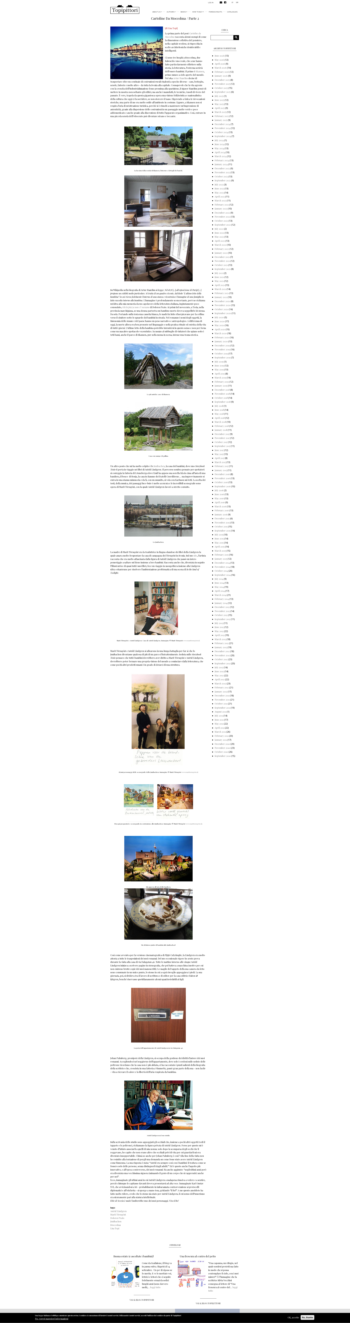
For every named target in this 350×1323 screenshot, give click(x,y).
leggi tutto (155, 1287)
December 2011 (222, 695)
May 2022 (219, 236)
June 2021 (219, 277)
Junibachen (159, 466)
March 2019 (220, 377)
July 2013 (219, 623)
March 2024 (221, 156)
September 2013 (222, 619)
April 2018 (220, 417)
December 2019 (222, 345)
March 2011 (220, 731)
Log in (210, 3)
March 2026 (221, 67)
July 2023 (219, 184)
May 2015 (219, 542)
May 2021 (219, 281)
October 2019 (221, 353)
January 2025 (221, 120)
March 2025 (220, 112)
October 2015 (221, 526)
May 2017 (219, 454)
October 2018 (221, 397)
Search (237, 37)
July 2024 (219, 140)
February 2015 (222, 554)
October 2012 (221, 659)
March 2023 (220, 200)
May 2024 (219, 148)
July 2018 (219, 405)
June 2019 (219, 365)
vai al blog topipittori (142, 1300)
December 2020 (222, 301)
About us (156, 12)
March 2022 (220, 244)
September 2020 (223, 313)
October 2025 (221, 87)
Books (183, 12)
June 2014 (219, 582)
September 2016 (223, 486)
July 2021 (219, 273)
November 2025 (222, 83)
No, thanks (307, 1317)
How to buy (197, 12)
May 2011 (219, 723)
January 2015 (221, 558)
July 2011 (219, 715)
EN (237, 2)
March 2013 (220, 639)
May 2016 (219, 498)
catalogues (232, 12)
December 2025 (222, 79)
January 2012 (221, 691)
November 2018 (222, 393)
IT (232, 2)
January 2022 (221, 252)
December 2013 (222, 607)
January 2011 (221, 739)
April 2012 (220, 679)
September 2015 (222, 530)
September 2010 (223, 755)
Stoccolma (115, 1225)
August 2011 (220, 711)
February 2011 (221, 735)
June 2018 (219, 409)
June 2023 (219, 188)
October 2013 (221, 615)
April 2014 (220, 590)
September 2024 (223, 136)
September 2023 (223, 180)
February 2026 (222, 71)
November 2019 (222, 349)
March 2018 (220, 421)
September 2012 (223, 663)
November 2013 (222, 611)
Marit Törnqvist (118, 1214)
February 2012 (222, 687)
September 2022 (223, 224)
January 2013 (221, 647)
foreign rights (215, 12)
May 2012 (219, 675)
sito (195, 555)
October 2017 (221, 442)
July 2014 (219, 578)
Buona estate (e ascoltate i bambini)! (133, 1256)
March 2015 (220, 550)
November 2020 (223, 305)
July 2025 (219, 96)
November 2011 (222, 699)
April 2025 (220, 108)
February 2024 (222, 160)
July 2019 (219, 361)
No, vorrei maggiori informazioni (51, 1318)
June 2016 (219, 494)
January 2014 (221, 603)
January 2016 (221, 514)
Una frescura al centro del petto (198, 1256)
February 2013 (222, 643)
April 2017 (219, 458)
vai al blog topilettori (208, 1303)
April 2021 (220, 285)
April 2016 (220, 502)
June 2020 (219, 321)
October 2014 (221, 570)
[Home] (124, 9)
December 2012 (222, 651)
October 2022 (221, 220)
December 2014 (222, 562)
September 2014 (223, 574)
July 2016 (219, 490)
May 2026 (219, 59)
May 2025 (219, 104)
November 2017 (222, 438)
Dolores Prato (117, 1218)
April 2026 (220, 63)
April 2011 (219, 727)
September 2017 (222, 446)
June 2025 (219, 100)
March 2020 (221, 333)
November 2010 (222, 747)
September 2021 (223, 269)
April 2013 (219, 635)
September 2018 (223, 401)
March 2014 (220, 595)
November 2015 (222, 522)
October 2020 (221, 309)
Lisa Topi (114, 1228)
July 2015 (219, 534)
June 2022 (219, 232)
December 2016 (222, 474)
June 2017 (219, 450)
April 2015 (219, 546)
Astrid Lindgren (118, 1211)
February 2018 (222, 426)
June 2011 (219, 719)
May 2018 (219, 413)
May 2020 (219, 325)
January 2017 (221, 470)
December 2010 (222, 743)
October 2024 (221, 132)
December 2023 (222, 168)
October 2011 (221, 703)
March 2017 (220, 462)
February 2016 (222, 510)
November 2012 (222, 655)
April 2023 (220, 196)
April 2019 (220, 373)
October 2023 (221, 176)
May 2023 (219, 192)
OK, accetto (293, 1317)
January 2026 (221, 75)
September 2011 (222, 707)
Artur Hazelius (180, 78)
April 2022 (220, 240)
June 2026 (219, 55)
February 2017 (221, 466)
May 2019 (219, 369)
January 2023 (221, 208)
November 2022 (222, 216)
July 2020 (219, 317)
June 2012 (219, 671)
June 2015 (219, 538)
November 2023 (222, 172)
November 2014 (222, 566)
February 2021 (222, 293)
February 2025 (222, 116)
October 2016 (221, 482)
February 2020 (222, 337)
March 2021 (220, 289)
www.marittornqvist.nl (191, 640)
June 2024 (219, 144)
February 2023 (222, 204)
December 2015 (222, 518)
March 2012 (220, 683)
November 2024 (222, 128)
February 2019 (222, 381)
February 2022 (222, 248)
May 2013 (219, 631)
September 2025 (223, 91)
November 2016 (222, 478)
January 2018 (221, 429)
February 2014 (222, 598)
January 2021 (221, 297)
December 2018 (222, 389)
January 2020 (221, 341)
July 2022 (219, 228)
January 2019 (221, 385)
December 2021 (222, 257)
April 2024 (220, 152)
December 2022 (222, 212)
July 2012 (219, 667)
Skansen (200, 71)
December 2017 (222, 434)
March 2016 (220, 506)
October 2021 (221, 265)
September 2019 (223, 357)
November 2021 (222, 260)
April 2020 (220, 329)
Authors (170, 12)
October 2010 (221, 751)
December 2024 (222, 124)
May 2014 (219, 586)
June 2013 (219, 627)
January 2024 (221, 164)
